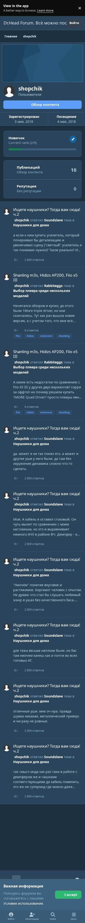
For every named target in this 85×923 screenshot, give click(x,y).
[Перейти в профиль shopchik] (6, 211)
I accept (70, 894)
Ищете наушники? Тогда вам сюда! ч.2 (46, 212)
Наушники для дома (31, 225)
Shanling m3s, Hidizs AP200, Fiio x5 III (45, 277)
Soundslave (53, 220)
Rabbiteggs (53, 285)
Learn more (9, 8)
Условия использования (23, 903)
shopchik (21, 220)
